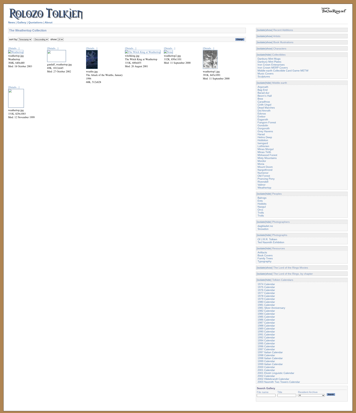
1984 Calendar (266, 313)
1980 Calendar (266, 301)
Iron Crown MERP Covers (273, 67)
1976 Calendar (266, 290)
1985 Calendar (266, 316)
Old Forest (264, 175)
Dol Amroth (264, 110)
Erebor (262, 116)
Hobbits (262, 203)
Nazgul (262, 206)
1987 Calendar (266, 322)
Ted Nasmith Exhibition (271, 242)
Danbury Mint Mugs (269, 58)
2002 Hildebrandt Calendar (273, 378)
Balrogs (262, 197)
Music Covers (265, 73)
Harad (261, 134)
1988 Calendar (266, 325)
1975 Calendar (266, 287)
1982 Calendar (266, 310)
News (11, 22)
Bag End (263, 89)
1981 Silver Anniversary (271, 307)
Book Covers (265, 255)
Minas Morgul (265, 149)
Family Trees (265, 258)
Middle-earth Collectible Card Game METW (283, 70)
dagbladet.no (265, 225)
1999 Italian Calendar (270, 364)
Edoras (262, 113)
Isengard (263, 143)
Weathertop (264, 187)
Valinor (262, 184)
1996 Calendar (266, 346)
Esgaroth (263, 119)
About (48, 22)
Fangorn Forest (267, 122)
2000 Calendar (266, 367)
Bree (260, 98)
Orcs (260, 209)
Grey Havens (265, 131)
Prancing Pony (266, 178)
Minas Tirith (264, 152)
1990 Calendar (266, 331)
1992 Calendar (266, 337)
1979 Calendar (266, 298)
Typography (264, 261)
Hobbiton (263, 140)
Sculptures (264, 76)
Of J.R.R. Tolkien (267, 239)
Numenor (263, 172)
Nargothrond (265, 169)
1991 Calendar (266, 334)
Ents (260, 200)
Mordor (262, 160)
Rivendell (263, 181)
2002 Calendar (266, 375)
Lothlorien (263, 146)
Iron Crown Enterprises (271, 64)
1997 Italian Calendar (270, 352)
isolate (261, 30)
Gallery (21, 22)
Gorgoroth (264, 128)
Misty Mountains (267, 157)
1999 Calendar (266, 361)
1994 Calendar (266, 340)
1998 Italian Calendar (270, 358)
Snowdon (263, 228)
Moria (261, 163)
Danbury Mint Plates (269, 61)
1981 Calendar (266, 304)
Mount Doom (265, 166)
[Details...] (13, 48)
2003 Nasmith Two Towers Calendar (279, 381)
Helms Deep (265, 137)
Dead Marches (266, 107)
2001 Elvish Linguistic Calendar (276, 373)
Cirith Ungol (264, 104)
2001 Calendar (266, 370)
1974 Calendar (266, 284)
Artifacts (262, 252)
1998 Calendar (266, 355)
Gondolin (263, 125)
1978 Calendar (266, 295)
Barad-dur (263, 92)
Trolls (261, 212)
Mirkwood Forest (267, 155)
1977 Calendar (266, 293)
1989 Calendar (266, 328)
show (269, 30)
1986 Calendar (266, 319)
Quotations (35, 22)
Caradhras (264, 101)
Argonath (263, 86)
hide (268, 54)
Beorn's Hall (265, 95)
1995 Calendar (266, 343)
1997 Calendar (266, 349)
